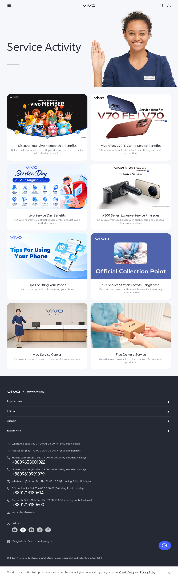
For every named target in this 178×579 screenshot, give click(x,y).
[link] (15, 529)
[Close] (168, 572)
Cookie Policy (126, 572)
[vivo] (14, 392)
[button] (9, 5)
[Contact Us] (165, 545)
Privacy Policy (147, 572)
